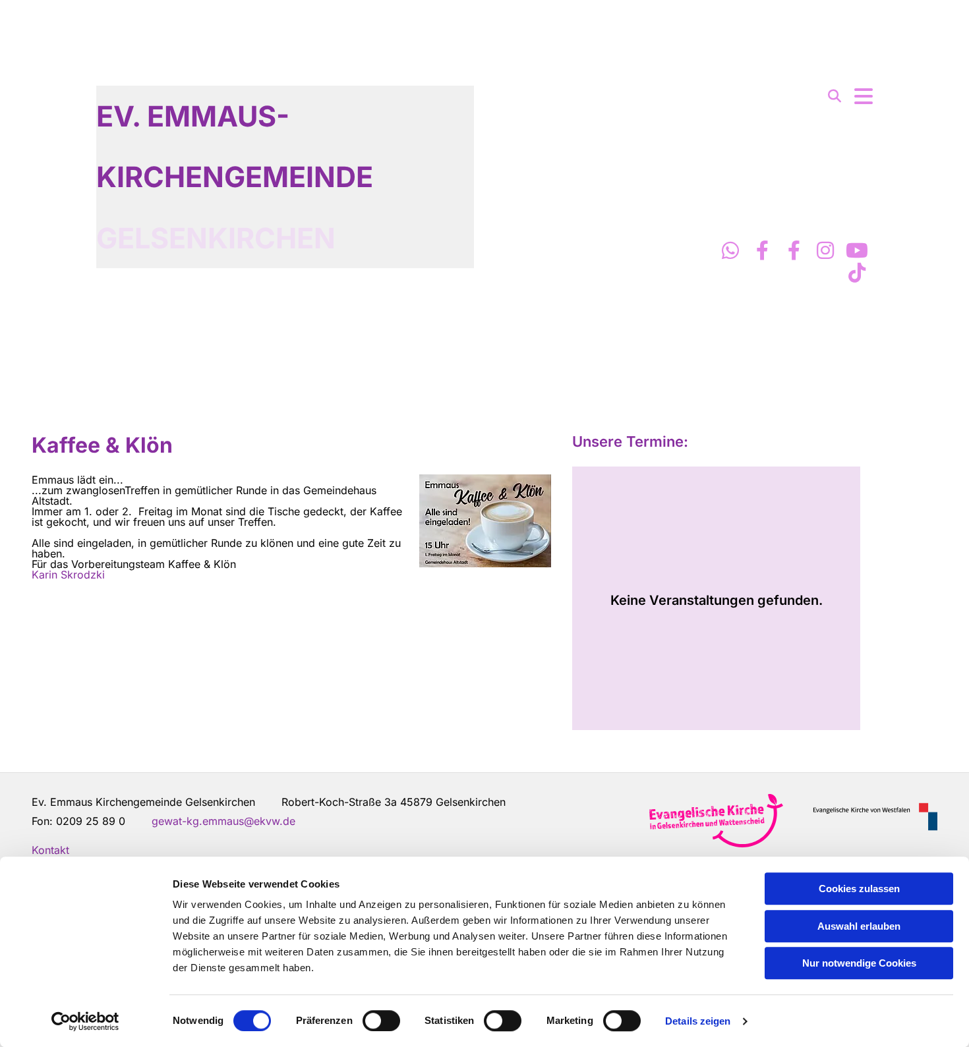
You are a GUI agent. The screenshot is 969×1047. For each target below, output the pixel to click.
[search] (834, 96)
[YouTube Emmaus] (856, 250)
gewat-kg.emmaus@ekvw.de (223, 821)
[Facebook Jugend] (793, 250)
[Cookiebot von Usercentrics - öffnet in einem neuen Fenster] (85, 1021)
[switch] (381, 1020)
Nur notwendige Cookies (859, 963)
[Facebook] (762, 250)
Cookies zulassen (859, 888)
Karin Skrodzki (68, 574)
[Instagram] (825, 250)
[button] (863, 96)
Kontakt (50, 850)
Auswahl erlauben (858, 926)
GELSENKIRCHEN (216, 238)
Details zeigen (697, 1021)
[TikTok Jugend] (856, 272)
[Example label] (730, 250)
